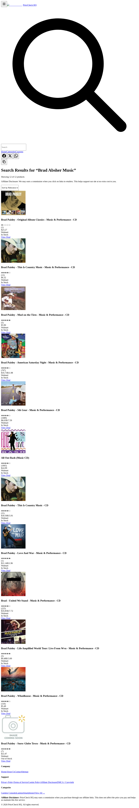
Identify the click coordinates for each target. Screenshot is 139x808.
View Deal (5, 237)
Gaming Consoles (8, 793)
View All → (39, 793)
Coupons (19, 152)
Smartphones (28, 793)
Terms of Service (21, 782)
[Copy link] (4, 162)
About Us (10, 772)
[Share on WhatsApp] (16, 156)
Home (3, 152)
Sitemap (24, 772)
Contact (18, 772)
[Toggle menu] (4, 4)
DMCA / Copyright (65, 782)
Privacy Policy (7, 782)
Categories (10, 152)
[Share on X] (10, 156)
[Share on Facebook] (4, 156)
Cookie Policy (34, 782)
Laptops (19, 793)
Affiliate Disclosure (48, 782)
